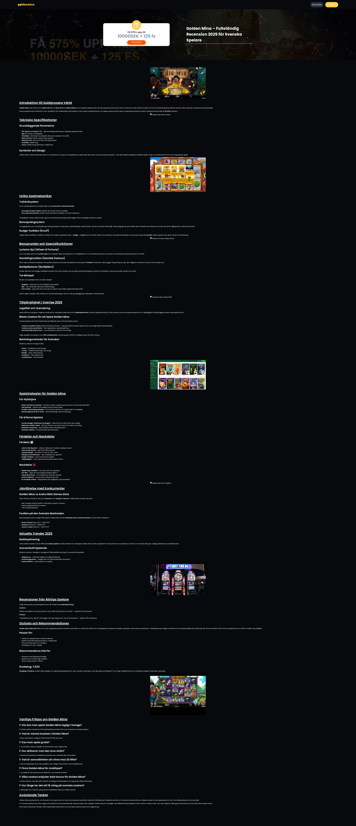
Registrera (317, 5)
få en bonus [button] (136, 42)
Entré (331, 5)
